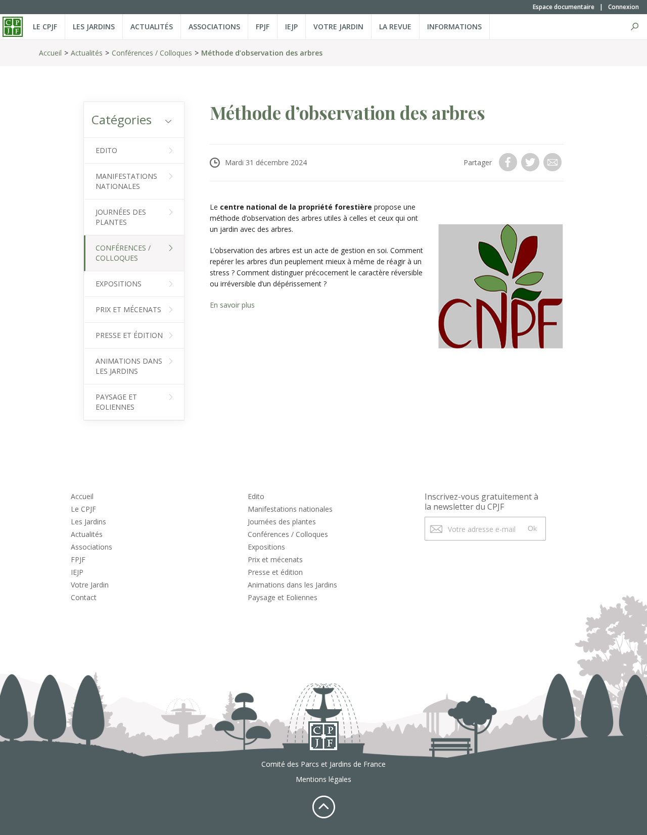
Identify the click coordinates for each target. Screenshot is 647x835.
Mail (553, 162)
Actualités (151, 26)
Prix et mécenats (128, 309)
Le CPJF (45, 26)
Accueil (50, 53)
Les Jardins (94, 26)
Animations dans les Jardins (129, 366)
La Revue (395, 26)
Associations (214, 26)
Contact (84, 597)
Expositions (119, 283)
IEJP (291, 26)
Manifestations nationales (126, 181)
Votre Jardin (90, 585)
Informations (454, 26)
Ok (532, 528)
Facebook (509, 162)
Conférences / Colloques (152, 53)
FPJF (262, 26)
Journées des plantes (121, 217)
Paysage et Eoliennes (116, 402)
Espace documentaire (563, 7)
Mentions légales (323, 779)
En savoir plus (232, 305)
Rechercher (634, 26)
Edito (106, 150)
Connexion (623, 7)
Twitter (531, 162)
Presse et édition (129, 335)
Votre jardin (338, 26)
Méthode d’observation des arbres (261, 53)
